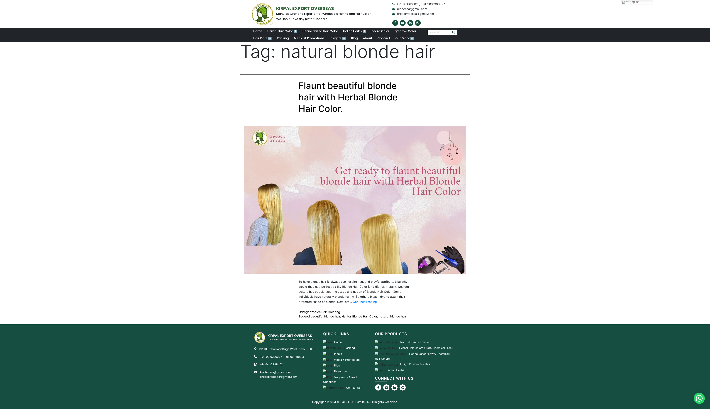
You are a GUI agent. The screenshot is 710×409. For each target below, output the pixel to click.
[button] (282, 31)
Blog (354, 38)
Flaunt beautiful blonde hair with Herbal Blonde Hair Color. (348, 97)
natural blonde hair (392, 316)
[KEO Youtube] (386, 387)
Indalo (338, 354)
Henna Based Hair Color (320, 31)
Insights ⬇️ (338, 38)
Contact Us (353, 387)
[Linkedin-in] (410, 23)
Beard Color (380, 31)
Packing (283, 38)
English (634, 2)
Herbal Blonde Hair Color (359, 316)
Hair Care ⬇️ (262, 38)
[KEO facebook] (378, 387)
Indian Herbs (396, 370)
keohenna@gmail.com (275, 372)
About (367, 38)
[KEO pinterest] (402, 387)
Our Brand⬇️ (404, 38)
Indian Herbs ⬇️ (354, 31)
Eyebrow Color (405, 31)
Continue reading (365, 302)
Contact (383, 38)
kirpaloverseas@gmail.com (278, 377)
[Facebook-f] (395, 23)
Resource (340, 371)
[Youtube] (403, 23)
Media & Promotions (309, 38)
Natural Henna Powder (415, 342)
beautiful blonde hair (325, 316)
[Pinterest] (418, 23)
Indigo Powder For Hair (415, 364)
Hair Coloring (330, 312)
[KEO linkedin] (394, 387)
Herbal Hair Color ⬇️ (282, 31)
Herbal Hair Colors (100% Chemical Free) (426, 348)
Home (257, 31)
